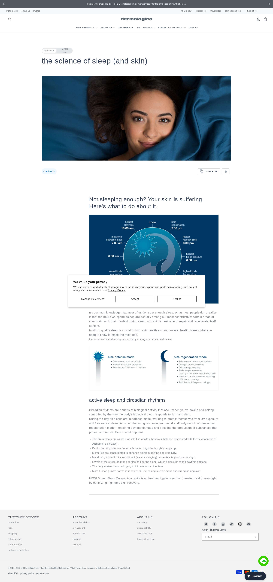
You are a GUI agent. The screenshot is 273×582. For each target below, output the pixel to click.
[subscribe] (255, 537)
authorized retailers (18, 550)
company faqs (144, 533)
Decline (177, 299)
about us (106, 27)
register (77, 539)
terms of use (42, 573)
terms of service (146, 539)
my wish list (79, 533)
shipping (12, 533)
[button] (4, 4)
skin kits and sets (233, 11)
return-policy (15, 539)
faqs (10, 528)
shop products (84, 27)
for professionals (170, 27)
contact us (25, 11)
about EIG (13, 573)
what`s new (186, 11)
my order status (81, 522)
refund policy (15, 544)
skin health (49, 171)
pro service (144, 27)
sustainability (144, 528)
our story (142, 522)
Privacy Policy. (116, 290)
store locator (12, 11)
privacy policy (27, 573)
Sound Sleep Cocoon (112, 478)
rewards (36, 11)
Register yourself (95, 4)
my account (79, 528)
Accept (135, 299)
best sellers (201, 11)
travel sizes (215, 11)
